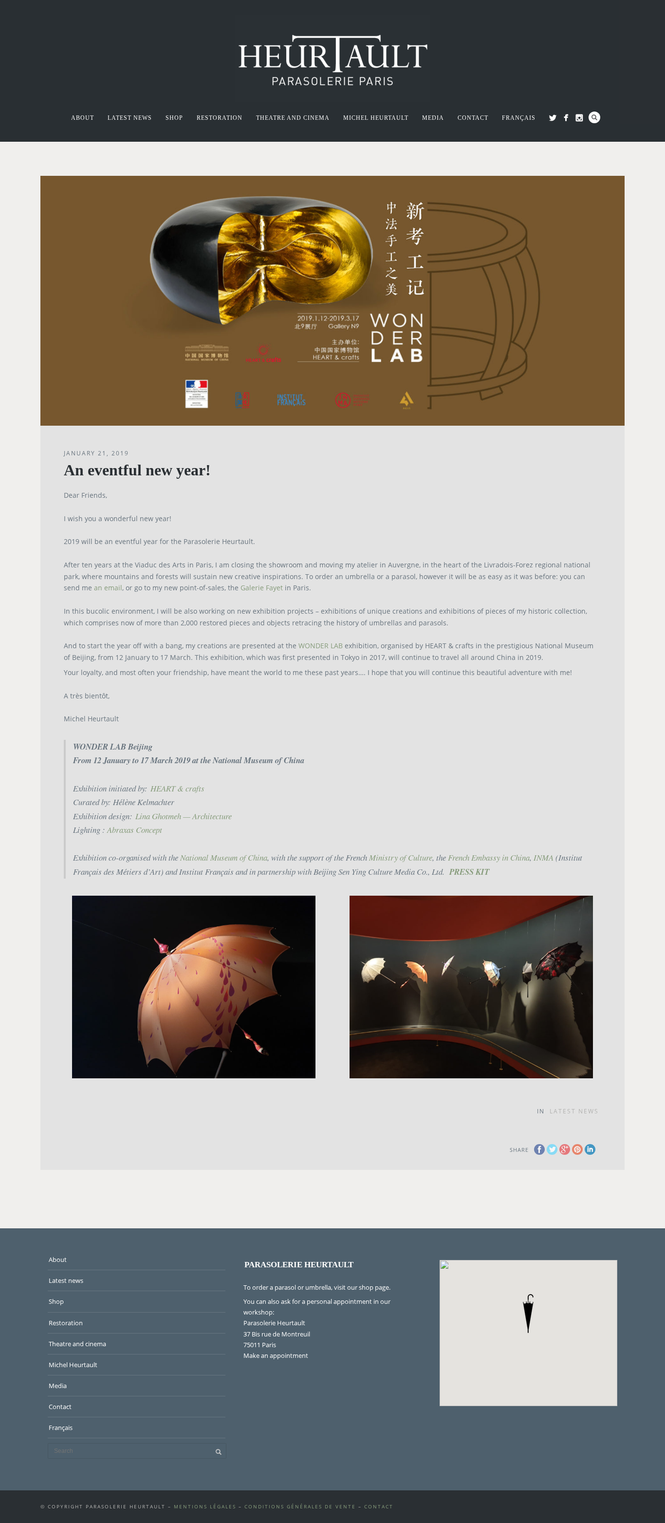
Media (433, 117)
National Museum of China (223, 857)
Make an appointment (275, 1355)
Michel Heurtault (375, 117)
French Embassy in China (489, 857)
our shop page (368, 1287)
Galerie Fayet (261, 587)
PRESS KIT (469, 871)
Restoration (219, 117)
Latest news (130, 117)
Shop (174, 117)
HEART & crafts (177, 788)
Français (519, 117)
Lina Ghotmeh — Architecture (183, 816)
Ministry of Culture (400, 857)
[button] (528, 1313)
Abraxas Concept (134, 829)
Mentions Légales (205, 1506)
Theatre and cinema (293, 117)
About (82, 117)
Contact (473, 117)
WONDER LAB (320, 645)
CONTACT (378, 1506)
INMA (544, 857)
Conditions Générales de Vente (300, 1506)
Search (594, 117)
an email (108, 587)
